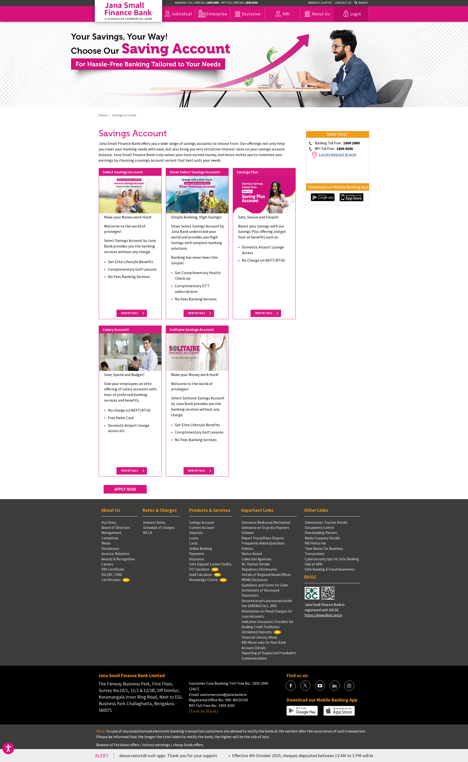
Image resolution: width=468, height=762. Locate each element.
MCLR (147, 532)
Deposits (196, 532)
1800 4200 (226, 705)
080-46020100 (236, 699)
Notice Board (252, 553)
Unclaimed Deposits (257, 632)
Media (105, 543)
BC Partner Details (256, 564)
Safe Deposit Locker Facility (210, 564)
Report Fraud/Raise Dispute (263, 538)
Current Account (201, 527)
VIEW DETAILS (130, 313)
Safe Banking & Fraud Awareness (330, 569)
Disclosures (110, 548)
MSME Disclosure (255, 579)
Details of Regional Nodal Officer (266, 574)
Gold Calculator (200, 574)
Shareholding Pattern (321, 532)
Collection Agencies (257, 559)
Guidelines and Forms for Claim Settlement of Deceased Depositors (265, 590)
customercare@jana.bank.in (223, 694)
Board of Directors (115, 527)
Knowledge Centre (203, 579)
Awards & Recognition (118, 559)
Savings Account (201, 522)
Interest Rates (154, 522)
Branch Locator (320, 2)
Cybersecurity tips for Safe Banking (332, 559)
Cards (193, 543)
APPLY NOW (125, 489)
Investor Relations (115, 553)
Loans (193, 538)
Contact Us (343, 2)
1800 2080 (259, 683)
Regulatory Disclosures (259, 569)
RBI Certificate (112, 569)
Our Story (108, 522)
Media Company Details (322, 538)
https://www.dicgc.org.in (323, 615)
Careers (107, 564)
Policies (247, 548)
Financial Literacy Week (259, 637)
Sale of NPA (313, 564)
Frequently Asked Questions (263, 543)
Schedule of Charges (159, 527)
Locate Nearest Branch (337, 154)
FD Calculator (199, 569)
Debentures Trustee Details (326, 522)
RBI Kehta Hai (315, 543)
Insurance (196, 559)
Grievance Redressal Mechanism (266, 522)
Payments (196, 553)
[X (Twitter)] (305, 686)
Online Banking (200, 548)
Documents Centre (319, 527)
